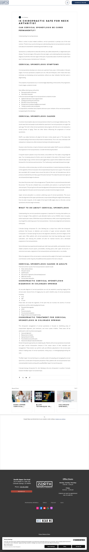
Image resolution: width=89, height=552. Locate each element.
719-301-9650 (24, 487)
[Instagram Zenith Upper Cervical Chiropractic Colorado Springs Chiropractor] (37, 508)
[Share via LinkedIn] (26, 377)
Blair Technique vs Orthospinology (44, 405)
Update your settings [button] (60, 419)
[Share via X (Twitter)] (23, 377)
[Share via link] (29, 377)
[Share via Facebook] (19, 377)
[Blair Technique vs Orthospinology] (44, 396)
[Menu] (67, 2)
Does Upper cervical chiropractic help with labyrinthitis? (21, 405)
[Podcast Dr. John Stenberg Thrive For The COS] (51, 508)
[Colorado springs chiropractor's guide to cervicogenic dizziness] (67, 396)
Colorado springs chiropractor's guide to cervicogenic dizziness (66, 405)
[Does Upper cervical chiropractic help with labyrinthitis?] (22, 396)
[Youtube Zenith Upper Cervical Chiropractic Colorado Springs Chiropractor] (44, 508)
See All (75, 388)
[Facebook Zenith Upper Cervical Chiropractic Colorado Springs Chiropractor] (41, 508)
